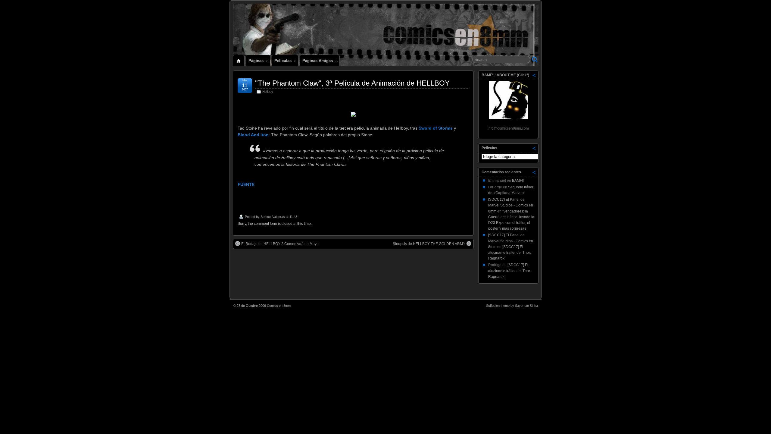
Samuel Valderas (273, 217)
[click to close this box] (534, 75)
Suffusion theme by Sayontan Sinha (512, 305)
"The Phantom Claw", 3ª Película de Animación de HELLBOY (352, 83)
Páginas (256, 60)
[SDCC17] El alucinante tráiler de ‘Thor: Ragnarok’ (509, 252)
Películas (283, 60)
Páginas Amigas (317, 60)
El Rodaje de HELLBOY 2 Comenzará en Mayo (280, 244)
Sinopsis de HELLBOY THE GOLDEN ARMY (429, 244)
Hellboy (267, 91)
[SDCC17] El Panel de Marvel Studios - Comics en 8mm (510, 205)
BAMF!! (518, 180)
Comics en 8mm (279, 305)
